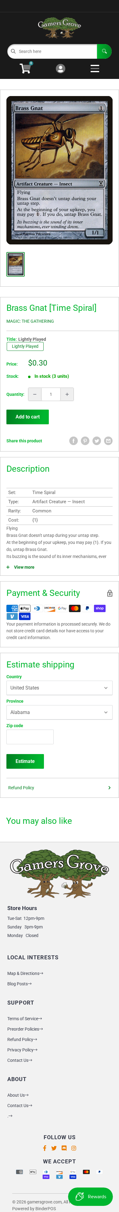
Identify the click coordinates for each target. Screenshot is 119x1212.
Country (14, 677)
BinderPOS (45, 1208)
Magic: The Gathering (30, 321)
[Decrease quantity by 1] (34, 394)
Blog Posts (17, 983)
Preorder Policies (23, 1029)
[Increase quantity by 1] (67, 394)
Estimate (25, 761)
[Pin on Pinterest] (85, 441)
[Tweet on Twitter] (96, 441)
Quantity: (15, 394)
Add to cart (28, 417)
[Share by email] (108, 441)
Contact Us (17, 1060)
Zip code (14, 725)
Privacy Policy (20, 1049)
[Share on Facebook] (73, 441)
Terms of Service (22, 1018)
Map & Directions (23, 973)
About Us (16, 1095)
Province (14, 701)
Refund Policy (21, 787)
